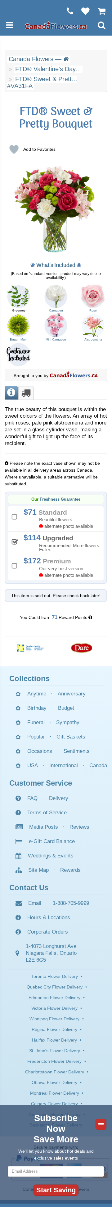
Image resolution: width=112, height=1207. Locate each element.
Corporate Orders (47, 932)
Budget (66, 708)
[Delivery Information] (26, 393)
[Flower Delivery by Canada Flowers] (56, 24)
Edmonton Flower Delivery (54, 997)
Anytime (36, 694)
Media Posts (43, 827)
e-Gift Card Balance (52, 841)
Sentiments (77, 751)
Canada (98, 765)
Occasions (39, 751)
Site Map (38, 870)
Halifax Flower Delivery (54, 1040)
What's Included (55, 265)
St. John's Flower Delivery (54, 1050)
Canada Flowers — (36, 59)
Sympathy (67, 722)
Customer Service (40, 783)
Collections (29, 678)
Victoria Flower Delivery (54, 1008)
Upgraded (64, 542)
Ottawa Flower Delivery (54, 1082)
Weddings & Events (51, 856)
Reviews (79, 827)
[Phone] (66, 10)
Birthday (37, 708)
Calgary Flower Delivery (54, 1103)
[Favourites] (82, 10)
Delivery (58, 798)
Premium (60, 567)
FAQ (32, 798)
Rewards (70, 870)
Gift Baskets (70, 737)
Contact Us (28, 887)
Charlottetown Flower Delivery (54, 1071)
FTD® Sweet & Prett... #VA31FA (42, 82)
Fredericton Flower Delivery (54, 1061)
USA (32, 765)
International (63, 765)
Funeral (36, 722)
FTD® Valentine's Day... (48, 69)
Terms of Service (47, 813)
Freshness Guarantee (60, 499)
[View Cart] (98, 10)
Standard (60, 518)
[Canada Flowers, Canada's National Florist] (74, 375)
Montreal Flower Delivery (54, 1093)
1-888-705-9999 (71, 903)
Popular (36, 737)
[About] (11, 393)
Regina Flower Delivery (54, 1029)
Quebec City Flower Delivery (55, 986)
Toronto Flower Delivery (54, 976)
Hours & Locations (48, 917)
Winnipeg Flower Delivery (54, 1018)
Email (34, 903)
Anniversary (72, 694)
